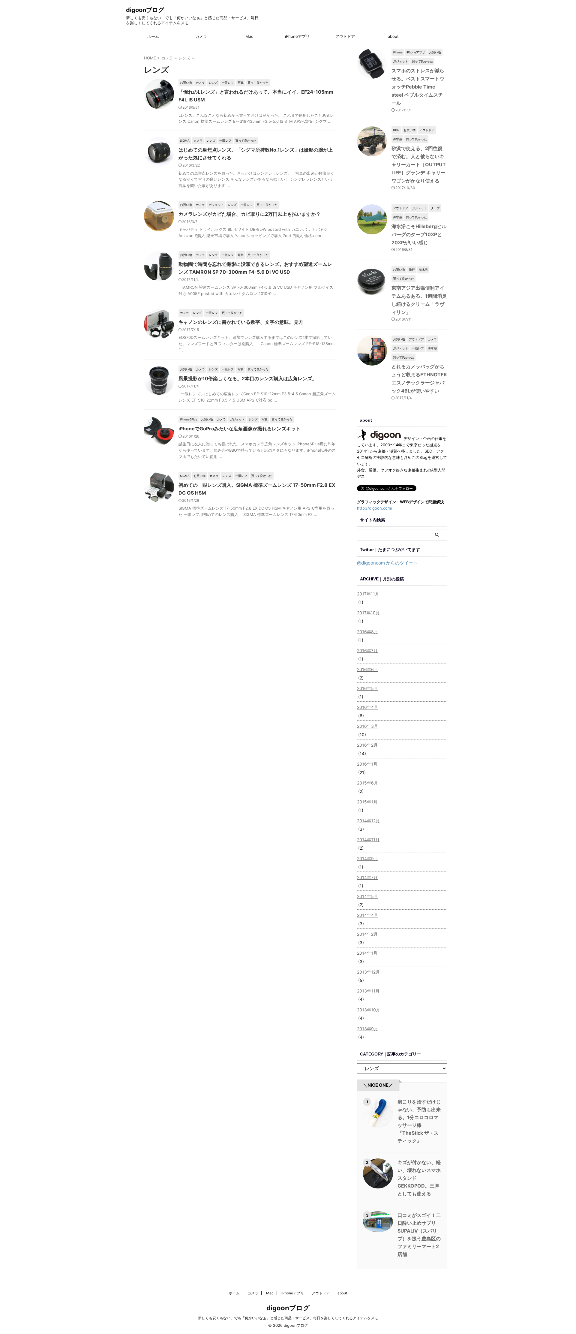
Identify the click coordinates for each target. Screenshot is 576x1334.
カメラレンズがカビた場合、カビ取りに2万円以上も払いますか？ (249, 214)
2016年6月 (367, 669)
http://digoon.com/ (374, 508)
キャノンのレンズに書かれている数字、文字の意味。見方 (240, 322)
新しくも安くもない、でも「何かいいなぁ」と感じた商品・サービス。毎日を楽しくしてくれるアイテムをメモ (288, 1318)
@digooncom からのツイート (387, 563)
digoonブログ (145, 10)
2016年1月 (367, 763)
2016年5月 (367, 688)
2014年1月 (367, 953)
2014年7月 (367, 877)
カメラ (201, 36)
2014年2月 (367, 934)
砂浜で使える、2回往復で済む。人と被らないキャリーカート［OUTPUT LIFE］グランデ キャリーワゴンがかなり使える (419, 164)
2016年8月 (367, 631)
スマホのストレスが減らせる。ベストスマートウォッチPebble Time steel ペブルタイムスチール (418, 87)
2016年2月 (367, 745)
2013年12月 (368, 971)
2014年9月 (367, 858)
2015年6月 (367, 782)
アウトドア (345, 36)
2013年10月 (368, 1009)
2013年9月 (367, 1028)
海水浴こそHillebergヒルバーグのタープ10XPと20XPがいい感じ (419, 234)
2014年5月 (367, 896)
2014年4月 (367, 915)
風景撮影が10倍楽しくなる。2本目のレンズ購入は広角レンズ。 (247, 378)
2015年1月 (367, 801)
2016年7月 (367, 650)
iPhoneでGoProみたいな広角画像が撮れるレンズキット (239, 429)
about (393, 36)
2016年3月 (367, 726)
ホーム (153, 36)
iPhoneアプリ (297, 36)
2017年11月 (368, 593)
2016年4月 (367, 707)
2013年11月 (368, 990)
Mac (249, 36)
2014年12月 (368, 820)
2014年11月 (368, 839)
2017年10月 (368, 612)
